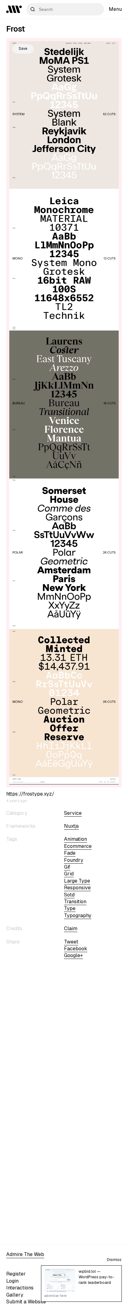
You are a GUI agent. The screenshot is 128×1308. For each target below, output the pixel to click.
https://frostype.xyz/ (30, 794)
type (69, 908)
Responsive (77, 887)
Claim (70, 928)
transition (75, 901)
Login (12, 1281)
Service (73, 813)
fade (69, 853)
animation (75, 839)
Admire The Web (25, 1254)
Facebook (75, 948)
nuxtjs (71, 826)
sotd (69, 894)
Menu (115, 9)
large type (77, 881)
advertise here (55, 1295)
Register (16, 1274)
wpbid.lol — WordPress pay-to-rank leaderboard (96, 1277)
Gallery (14, 1295)
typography (77, 915)
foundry (73, 860)
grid (69, 873)
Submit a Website (26, 1301)
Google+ (73, 955)
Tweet (71, 942)
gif (67, 867)
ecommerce (78, 846)
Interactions (20, 1287)
